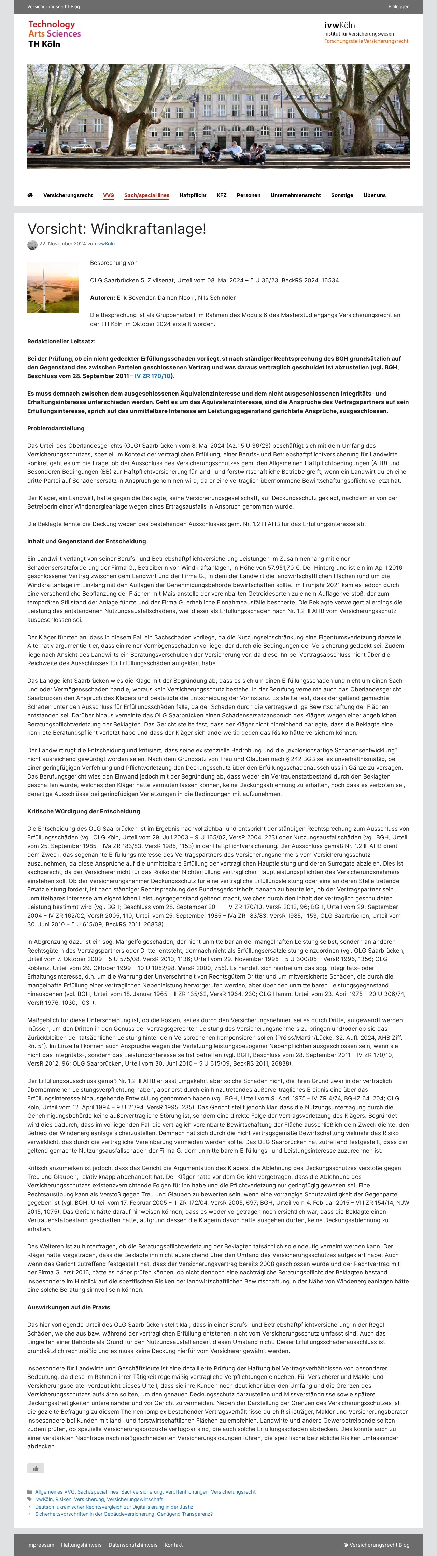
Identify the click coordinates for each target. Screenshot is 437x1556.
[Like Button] (35, 1468)
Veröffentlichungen (186, 1492)
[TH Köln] (54, 45)
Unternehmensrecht (296, 195)
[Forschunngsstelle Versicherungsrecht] (367, 42)
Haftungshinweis (81, 1545)
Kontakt (174, 1545)
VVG (108, 195)
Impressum (40, 1545)
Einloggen (399, 6)
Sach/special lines (146, 195)
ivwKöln (44, 1499)
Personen (248, 195)
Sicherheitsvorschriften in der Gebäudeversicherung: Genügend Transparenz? (124, 1514)
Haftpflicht (193, 195)
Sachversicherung (142, 1492)
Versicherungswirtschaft (135, 1499)
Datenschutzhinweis (133, 1545)
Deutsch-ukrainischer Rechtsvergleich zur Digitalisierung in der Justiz (114, 1507)
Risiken (63, 1499)
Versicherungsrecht (68, 195)
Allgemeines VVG (55, 1492)
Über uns (375, 195)
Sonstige (342, 195)
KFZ (222, 195)
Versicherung (89, 1499)
